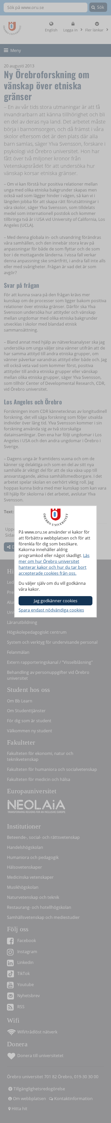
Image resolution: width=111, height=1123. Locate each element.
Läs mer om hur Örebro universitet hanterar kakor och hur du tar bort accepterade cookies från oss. (54, 564)
